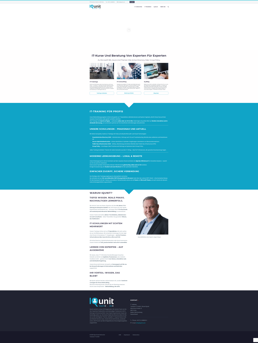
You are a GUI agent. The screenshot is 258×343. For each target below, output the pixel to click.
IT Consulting (138, 6)
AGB (120, 334)
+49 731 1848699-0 (111, 2)
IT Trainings (148, 6)
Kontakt (132, 2)
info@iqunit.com (121, 2)
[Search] (168, 7)
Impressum (127, 334)
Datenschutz (136, 334)
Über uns (162, 6)
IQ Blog (156, 6)
